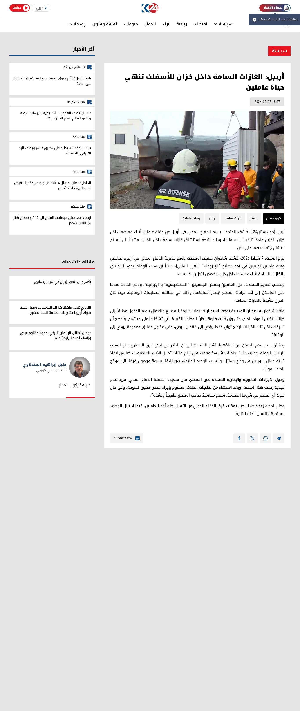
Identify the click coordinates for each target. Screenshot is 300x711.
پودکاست (76, 24)
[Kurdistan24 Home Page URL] (150, 8)
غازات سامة (233, 218)
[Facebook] (239, 438)
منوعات (131, 24)
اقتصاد (200, 24)
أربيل (212, 218)
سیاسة (226, 24)
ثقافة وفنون (104, 24)
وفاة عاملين (191, 218)
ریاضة (181, 24)
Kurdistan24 (123, 438)
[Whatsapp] (265, 438)
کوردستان (273, 218)
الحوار (150, 24)
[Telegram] (278, 438)
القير (253, 218)
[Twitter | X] (252, 438)
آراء (166, 24)
